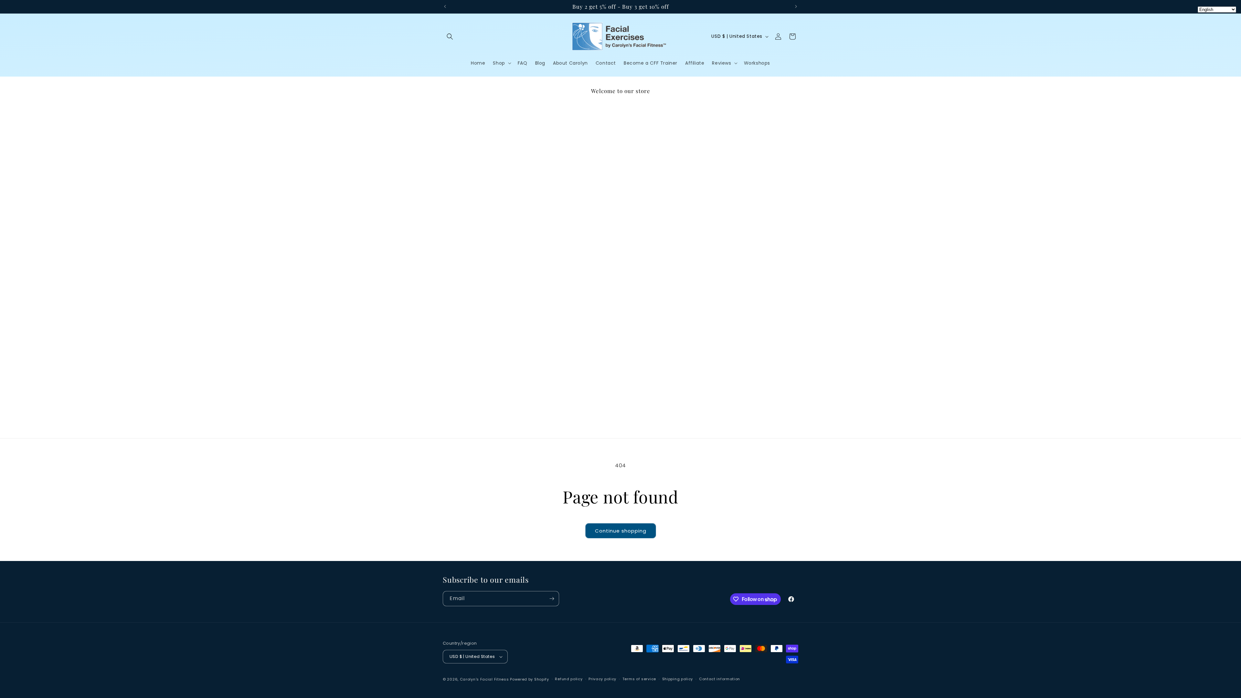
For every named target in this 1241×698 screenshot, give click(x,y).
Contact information (719, 679)
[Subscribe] (552, 598)
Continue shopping (620, 530)
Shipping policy (677, 679)
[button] (450, 36)
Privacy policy (602, 679)
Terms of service (639, 679)
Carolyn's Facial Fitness (484, 679)
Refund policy (568, 679)
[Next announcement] (796, 6)
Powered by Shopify (529, 679)
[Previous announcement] (445, 6)
